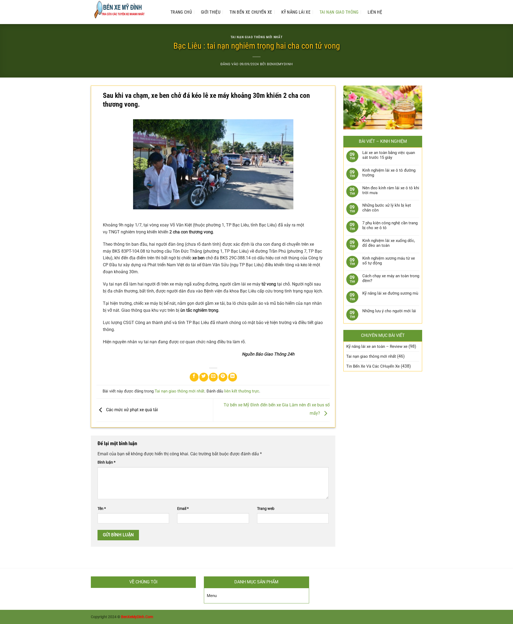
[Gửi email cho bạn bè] (213, 377)
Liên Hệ (375, 12)
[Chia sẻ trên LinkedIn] (232, 377)
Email (183, 508)
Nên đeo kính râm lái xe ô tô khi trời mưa (390, 190)
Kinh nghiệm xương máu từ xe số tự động (388, 260)
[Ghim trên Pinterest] (223, 377)
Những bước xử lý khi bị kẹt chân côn (386, 208)
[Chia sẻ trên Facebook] (194, 377)
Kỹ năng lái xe (295, 12)
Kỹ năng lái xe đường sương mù (390, 293)
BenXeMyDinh (280, 64)
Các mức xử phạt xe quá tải (131, 409)
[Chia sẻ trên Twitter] (203, 377)
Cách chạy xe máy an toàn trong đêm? (390, 278)
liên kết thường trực (241, 391)
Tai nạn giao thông (339, 12)
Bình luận (106, 462)
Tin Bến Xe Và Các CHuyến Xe (373, 366)
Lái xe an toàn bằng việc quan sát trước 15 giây (388, 155)
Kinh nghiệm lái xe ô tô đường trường (388, 173)
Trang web (265, 508)
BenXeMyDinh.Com (137, 617)
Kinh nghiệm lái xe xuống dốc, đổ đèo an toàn (388, 243)
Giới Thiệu (210, 12)
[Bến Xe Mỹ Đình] (125, 12)
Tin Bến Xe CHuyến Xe (251, 12)
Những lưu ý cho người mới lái (389, 311)
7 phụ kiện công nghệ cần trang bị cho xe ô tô (390, 225)
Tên (102, 508)
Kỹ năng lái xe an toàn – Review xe (376, 346)
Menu (212, 595)
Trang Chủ (181, 12)
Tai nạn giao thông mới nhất (256, 37)
